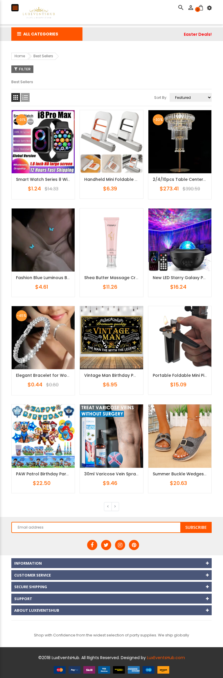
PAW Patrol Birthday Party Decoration (55, 474)
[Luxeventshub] (111, 669)
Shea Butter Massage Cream (114, 278)
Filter (24, 69)
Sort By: (160, 97)
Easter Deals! (198, 34)
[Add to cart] (120, 258)
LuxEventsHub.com (166, 658)
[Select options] (52, 160)
